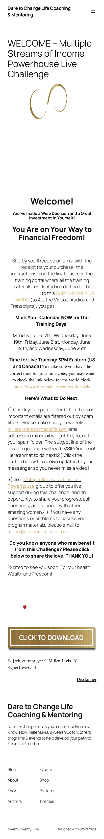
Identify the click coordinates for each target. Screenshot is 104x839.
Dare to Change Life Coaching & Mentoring (39, 11)
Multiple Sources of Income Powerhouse (44, 482)
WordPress (88, 829)
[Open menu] (93, 12)
